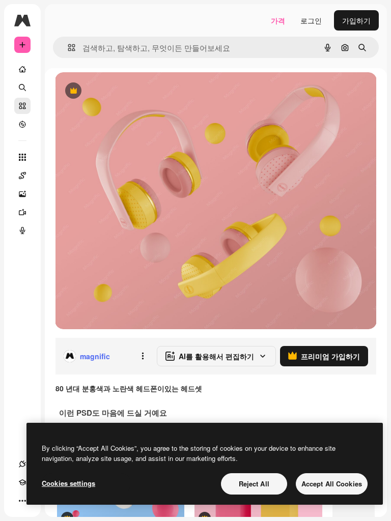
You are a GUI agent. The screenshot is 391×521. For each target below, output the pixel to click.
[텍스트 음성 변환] (22, 230)
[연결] (22, 464)
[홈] (22, 69)
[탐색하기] (22, 124)
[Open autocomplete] (67, 47)
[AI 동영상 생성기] (22, 212)
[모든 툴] (22, 157)
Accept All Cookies (331, 483)
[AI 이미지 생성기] (22, 194)
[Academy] (22, 482)
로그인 (311, 20)
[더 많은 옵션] (142, 356)
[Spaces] (22, 175)
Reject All (254, 483)
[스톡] (22, 106)
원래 (113, 91)
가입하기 (356, 20)
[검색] (22, 87)
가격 (278, 20)
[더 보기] (22, 501)
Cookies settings (68, 483)
